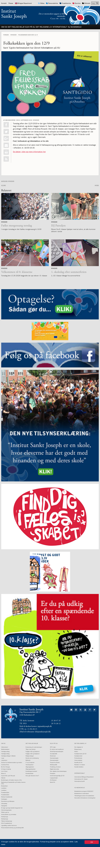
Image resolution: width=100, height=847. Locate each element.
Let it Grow (4, 771)
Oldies (42, 3)
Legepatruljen (54, 778)
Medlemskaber (5, 749)
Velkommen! (4, 747)
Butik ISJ (52, 782)
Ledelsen (3, 788)
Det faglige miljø (16, 27)
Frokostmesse (78, 758)
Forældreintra (66, 3)
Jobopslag (4, 803)
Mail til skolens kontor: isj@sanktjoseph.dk (36, 726)
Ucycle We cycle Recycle (8, 775)
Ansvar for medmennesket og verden (11, 762)
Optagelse (4, 805)
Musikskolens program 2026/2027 (83, 791)
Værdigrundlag (5, 751)
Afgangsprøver (30, 767)
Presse (11, 3)
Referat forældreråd (6, 797)
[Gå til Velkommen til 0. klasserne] (25, 252)
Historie (3, 778)
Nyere (97, 185)
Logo (2, 758)
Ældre (3, 185)
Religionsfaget (30, 756)
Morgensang (77, 749)
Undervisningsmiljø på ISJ (57, 775)
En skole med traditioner (57, 749)
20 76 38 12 (55, 723)
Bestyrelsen (4, 786)
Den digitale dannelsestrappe (58, 771)
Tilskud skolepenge (6, 821)
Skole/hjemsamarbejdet (56, 751)
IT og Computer (30, 762)
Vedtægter (4, 799)
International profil (79, 781)
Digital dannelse (54, 769)
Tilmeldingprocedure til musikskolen (84, 795)
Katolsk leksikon (78, 767)
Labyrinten (4, 760)
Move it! (3, 773)
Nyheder (13, 35)
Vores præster (78, 760)
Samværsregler (54, 758)
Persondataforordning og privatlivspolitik (12, 827)
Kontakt (4, 3)
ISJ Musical (53, 780)
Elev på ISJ (30, 27)
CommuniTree (5, 764)
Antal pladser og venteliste (8, 814)
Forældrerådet (5, 792)
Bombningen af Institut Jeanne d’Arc (11, 780)
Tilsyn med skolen (31, 749)
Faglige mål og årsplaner (33, 751)
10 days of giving (6, 769)
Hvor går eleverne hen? (32, 775)
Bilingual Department (25, 3)
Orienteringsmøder (6, 810)
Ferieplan (52, 773)
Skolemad (53, 756)
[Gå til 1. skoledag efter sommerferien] (75, 252)
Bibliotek (87, 3)
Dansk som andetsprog (32, 758)
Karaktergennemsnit (31, 771)
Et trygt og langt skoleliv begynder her (12, 808)
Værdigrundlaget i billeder (8, 756)
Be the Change (5, 767)
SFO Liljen (53, 747)
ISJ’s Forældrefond (6, 823)
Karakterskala (29, 773)
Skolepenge (4, 816)
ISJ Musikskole (74, 27)
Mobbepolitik (53, 764)
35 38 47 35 (55, 720)
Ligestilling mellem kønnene (9, 825)
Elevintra (77, 3)
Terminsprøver (29, 764)
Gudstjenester (78, 756)
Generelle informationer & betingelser (84, 798)
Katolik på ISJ (78, 762)
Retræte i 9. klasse (79, 764)
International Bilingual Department (84, 777)
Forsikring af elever (55, 767)
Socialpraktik (53, 753)
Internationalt (60, 27)
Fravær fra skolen (55, 762)
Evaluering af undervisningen (34, 747)
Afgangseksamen (30, 769)
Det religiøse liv (44, 27)
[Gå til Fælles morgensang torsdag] (25, 206)
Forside (6, 35)
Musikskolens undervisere (81, 793)
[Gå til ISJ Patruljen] (75, 206)
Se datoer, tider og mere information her (29, 151)
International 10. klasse (81, 779)
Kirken (76, 751)
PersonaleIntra (53, 3)
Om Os (4, 27)
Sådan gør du (5, 812)
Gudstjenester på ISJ (80, 753)
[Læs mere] (6, 159)
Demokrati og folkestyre (7, 801)
